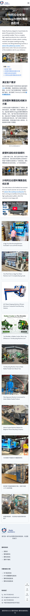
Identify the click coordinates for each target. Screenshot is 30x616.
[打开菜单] (28, 3)
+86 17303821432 (9, 600)
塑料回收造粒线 (8, 578)
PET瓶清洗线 (7, 573)
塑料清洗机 (7, 557)
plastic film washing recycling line (14, 192)
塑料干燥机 (7, 559)
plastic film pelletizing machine (11, 46)
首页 (3, 9)
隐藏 (8, 66)
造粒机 (6, 551)
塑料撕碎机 (7, 554)
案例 (6, 9)
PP (3, 88)
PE (4, 88)
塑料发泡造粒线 (8, 581)
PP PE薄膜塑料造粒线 (10, 576)
